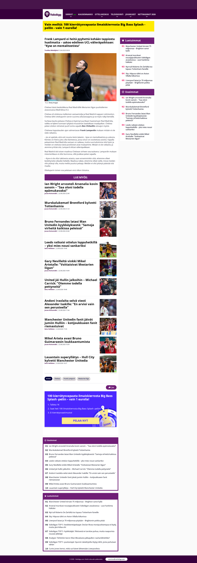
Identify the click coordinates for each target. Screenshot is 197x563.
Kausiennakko (85, 14)
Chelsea (57, 379)
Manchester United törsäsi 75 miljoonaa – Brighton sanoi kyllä (75, 501)
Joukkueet (130, 14)
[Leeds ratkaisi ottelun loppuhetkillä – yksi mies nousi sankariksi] (108, 249)
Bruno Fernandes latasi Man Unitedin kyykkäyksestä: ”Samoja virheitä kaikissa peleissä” (69, 224)
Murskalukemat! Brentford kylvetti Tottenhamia (70, 204)
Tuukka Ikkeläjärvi (51, 50)
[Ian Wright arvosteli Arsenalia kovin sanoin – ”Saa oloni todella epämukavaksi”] (108, 190)
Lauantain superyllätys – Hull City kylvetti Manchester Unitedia (69, 359)
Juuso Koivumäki (51, 193)
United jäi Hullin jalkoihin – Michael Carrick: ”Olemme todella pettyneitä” (71, 283)
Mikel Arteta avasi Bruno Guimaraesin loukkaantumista (67, 340)
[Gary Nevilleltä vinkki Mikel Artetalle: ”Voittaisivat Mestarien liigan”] (108, 267)
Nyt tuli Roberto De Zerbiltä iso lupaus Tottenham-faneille (74, 512)
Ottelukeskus (102, 14)
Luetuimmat (52, 496)
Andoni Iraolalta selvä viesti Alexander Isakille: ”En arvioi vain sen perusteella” (69, 304)
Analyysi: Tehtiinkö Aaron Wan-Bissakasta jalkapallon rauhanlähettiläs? (79, 538)
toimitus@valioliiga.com (116, 559)
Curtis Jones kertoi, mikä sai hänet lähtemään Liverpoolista (74, 548)
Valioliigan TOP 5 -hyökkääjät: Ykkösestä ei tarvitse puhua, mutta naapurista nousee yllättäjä (81, 532)
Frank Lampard (69, 379)
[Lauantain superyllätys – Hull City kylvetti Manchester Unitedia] (108, 363)
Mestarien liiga (83, 379)
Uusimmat (52, 440)
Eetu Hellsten (50, 248)
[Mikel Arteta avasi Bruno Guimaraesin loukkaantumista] (108, 345)
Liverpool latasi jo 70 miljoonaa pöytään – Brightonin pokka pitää (77, 520)
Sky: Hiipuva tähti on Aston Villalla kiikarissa (67, 516)
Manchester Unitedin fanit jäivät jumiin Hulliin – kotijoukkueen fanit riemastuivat (71, 322)
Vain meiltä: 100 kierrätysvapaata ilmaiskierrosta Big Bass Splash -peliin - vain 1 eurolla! (95, 26)
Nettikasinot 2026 (147, 14)
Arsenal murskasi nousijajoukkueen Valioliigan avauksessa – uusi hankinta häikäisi (81, 507)
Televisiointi (117, 14)
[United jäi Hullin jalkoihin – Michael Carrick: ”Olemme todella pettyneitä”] (108, 286)
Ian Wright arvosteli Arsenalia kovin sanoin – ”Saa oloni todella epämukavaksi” (71, 187)
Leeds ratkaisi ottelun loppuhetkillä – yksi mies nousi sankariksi (71, 244)
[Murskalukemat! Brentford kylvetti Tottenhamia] (108, 209)
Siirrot (71, 14)
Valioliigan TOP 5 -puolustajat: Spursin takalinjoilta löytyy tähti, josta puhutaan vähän (82, 543)
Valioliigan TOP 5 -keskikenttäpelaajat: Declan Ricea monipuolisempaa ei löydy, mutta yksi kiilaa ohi (83, 525)
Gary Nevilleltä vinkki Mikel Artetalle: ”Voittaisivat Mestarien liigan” (69, 264)
